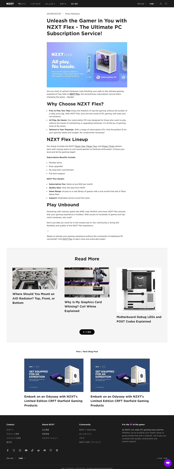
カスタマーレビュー (50, 438)
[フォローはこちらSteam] (57, 450)
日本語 (152, 3)
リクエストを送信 (14, 438)
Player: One (80, 146)
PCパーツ (22, 4)
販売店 (9, 442)
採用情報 (45, 434)
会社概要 (45, 429)
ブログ (82, 438)
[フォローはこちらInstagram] (20, 450)
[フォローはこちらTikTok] (32, 450)
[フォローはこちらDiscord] (44, 450)
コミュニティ (50, 4)
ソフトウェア (35, 4)
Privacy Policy (70, 468)
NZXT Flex (75, 94)
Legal (63, 468)
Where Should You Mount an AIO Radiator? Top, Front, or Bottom (33, 298)
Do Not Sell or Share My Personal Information (100, 468)
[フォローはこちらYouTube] (26, 450)
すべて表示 (87, 332)
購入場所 (74, 4)
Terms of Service (80, 468)
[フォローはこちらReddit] (38, 450)
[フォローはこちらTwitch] (51, 450)
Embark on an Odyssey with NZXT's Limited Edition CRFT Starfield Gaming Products (53, 401)
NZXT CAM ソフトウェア (90, 442)
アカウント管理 (13, 434)
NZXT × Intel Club (87, 429)
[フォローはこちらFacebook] (8, 450)
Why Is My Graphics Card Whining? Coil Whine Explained (83, 306)
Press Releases (72, 13)
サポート (63, 4)
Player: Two (91, 146)
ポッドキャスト (85, 434)
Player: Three (108, 146)
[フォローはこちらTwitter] (14, 450)
